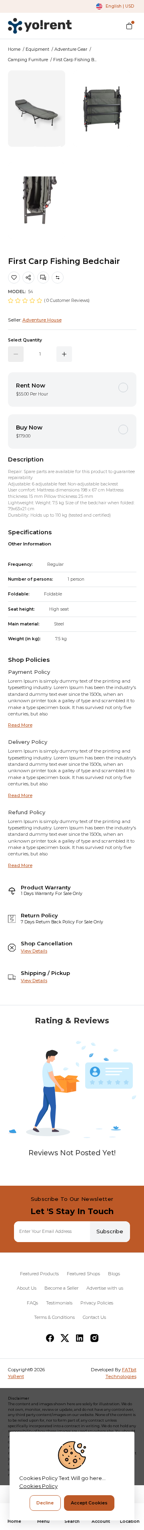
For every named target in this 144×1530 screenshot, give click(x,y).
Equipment (37, 49)
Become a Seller (61, 1288)
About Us (26, 1288)
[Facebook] (50, 1338)
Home (14, 49)
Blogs (114, 1273)
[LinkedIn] (79, 1338)
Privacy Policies (96, 1303)
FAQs (32, 1303)
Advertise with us (104, 1288)
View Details (34, 951)
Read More (20, 725)
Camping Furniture (28, 59)
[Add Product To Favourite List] (14, 278)
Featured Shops (83, 1273)
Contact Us (94, 1317)
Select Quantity (25, 340)
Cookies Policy (38, 1486)
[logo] (40, 26)
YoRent (16, 1376)
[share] (28, 278)
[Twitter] (65, 1338)
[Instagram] (94, 1338)
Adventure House (42, 320)
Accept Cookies (89, 1503)
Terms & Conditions (54, 1317)
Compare (58, 278)
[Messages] (43, 278)
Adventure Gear (70, 49)
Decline (45, 1503)
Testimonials (59, 1303)
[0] (129, 26)
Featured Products (39, 1273)
